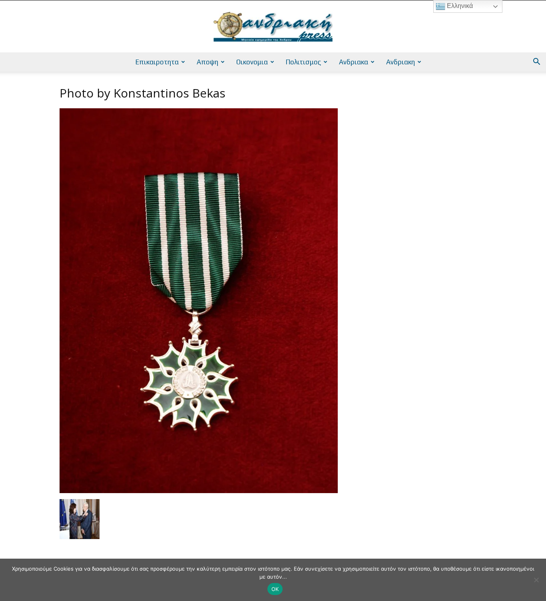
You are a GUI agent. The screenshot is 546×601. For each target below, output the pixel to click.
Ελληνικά (459, 5)
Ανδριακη (400, 62)
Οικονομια (252, 62)
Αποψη (207, 62)
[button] (536, 62)
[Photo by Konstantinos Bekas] (199, 491)
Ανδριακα (353, 62)
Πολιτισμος (303, 62)
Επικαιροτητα (157, 62)
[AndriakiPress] (273, 26)
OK (275, 589)
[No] (536, 580)
